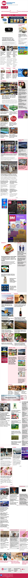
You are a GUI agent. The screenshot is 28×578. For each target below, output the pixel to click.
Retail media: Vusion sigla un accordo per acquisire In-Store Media (6, 458)
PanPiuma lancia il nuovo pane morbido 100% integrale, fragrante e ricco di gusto (13, 280)
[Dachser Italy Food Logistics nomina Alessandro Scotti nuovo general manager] (22, 247)
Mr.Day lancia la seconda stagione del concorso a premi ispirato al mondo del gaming (4, 521)
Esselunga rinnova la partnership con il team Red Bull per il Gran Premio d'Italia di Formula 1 (4, 509)
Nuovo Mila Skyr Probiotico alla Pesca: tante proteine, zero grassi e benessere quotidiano (8, 275)
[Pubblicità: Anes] (4, 349)
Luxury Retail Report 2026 (4, 543)
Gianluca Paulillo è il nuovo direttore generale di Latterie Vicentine (22, 263)
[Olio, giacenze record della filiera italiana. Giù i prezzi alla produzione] (9, 88)
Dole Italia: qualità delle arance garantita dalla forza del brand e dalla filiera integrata (22, 93)
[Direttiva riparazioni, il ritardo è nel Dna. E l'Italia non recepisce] (14, 534)
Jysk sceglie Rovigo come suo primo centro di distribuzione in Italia (14, 503)
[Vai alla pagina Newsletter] (4, 7)
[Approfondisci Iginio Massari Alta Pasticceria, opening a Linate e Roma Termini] (16, 556)
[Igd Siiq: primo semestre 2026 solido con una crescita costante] (7, 337)
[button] (3, 207)
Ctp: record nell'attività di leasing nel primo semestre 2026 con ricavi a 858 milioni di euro (14, 496)
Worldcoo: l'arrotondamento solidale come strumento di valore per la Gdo (22, 100)
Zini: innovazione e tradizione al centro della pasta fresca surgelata (22, 104)
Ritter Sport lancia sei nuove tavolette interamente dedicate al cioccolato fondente (13, 288)
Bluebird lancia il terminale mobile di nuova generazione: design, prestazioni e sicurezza (24, 499)
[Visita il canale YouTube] (22, 569)
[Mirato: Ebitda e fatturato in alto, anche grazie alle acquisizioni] (6, 471)
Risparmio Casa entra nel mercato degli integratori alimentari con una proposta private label (22, 381)
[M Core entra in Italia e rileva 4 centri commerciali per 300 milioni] (22, 145)
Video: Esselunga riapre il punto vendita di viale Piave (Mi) (2, 76)
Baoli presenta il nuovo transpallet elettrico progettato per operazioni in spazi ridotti (14, 500)
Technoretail (16, 569)
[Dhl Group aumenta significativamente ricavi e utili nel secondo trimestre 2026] (7, 311)
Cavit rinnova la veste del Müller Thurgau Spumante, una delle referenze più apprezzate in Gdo (20, 318)
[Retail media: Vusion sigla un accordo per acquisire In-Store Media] (6, 452)
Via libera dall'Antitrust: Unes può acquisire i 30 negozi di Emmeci (4, 112)
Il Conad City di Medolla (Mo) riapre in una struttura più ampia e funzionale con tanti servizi (13, 191)
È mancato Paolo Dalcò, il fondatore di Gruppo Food (22, 256)
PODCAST (8, 11)
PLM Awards (16, 570)
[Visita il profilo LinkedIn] (21, 569)
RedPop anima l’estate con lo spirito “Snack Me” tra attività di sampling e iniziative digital (4, 497)
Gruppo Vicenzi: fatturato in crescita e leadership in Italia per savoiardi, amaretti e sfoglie (7, 331)
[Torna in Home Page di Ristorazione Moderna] (4, 569)
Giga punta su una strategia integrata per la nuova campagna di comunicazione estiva (4, 518)
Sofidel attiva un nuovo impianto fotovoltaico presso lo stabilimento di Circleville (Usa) (17, 457)
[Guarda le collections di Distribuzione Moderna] (10, 398)
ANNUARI (23, 11)
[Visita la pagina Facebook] (24, 569)
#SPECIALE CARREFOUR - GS (7, 15)
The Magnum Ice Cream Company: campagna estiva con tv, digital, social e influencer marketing (4, 525)
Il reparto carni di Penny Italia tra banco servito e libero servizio (8, 76)
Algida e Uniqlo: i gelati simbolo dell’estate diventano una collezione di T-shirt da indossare (4, 514)
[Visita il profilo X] (21, 571)
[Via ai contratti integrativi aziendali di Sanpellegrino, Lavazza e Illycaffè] (4, 130)
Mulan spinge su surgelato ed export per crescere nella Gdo (3, 53)
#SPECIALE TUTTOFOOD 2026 (20, 15)
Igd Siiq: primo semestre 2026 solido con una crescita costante (7, 343)
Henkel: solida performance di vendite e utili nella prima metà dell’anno (6, 305)
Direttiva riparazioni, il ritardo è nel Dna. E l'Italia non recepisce (14, 539)
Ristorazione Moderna (17, 568)
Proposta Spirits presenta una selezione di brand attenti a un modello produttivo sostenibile (10, 54)
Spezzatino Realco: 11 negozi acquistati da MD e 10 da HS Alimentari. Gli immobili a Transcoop (4, 124)
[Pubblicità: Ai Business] (4, 360)
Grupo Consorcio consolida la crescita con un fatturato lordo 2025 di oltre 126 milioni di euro (19, 344)
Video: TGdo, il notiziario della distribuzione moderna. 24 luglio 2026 (15, 76)
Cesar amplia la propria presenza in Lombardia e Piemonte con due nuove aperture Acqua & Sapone (9, 155)
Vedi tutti (15, 242)
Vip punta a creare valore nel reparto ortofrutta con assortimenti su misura (22, 97)
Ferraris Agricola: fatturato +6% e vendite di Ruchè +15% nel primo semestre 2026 (20, 331)
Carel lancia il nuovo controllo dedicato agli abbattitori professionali (8, 39)
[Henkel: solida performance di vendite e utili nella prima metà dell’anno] (7, 299)
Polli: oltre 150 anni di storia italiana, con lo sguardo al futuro (22, 167)
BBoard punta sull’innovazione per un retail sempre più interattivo (22, 107)
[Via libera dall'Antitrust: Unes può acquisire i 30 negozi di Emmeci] (4, 108)
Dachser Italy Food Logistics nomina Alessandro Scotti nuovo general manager (22, 253)
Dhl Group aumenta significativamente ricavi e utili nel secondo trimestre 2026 (7, 318)
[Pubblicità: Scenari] (4, 354)
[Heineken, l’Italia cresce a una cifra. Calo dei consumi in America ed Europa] (13, 108)
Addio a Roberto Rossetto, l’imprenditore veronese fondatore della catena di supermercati (22, 259)
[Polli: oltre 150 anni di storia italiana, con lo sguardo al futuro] (22, 162)
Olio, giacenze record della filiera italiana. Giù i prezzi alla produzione (9, 97)
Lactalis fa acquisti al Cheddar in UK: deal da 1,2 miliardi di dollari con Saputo (22, 35)
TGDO (5, 11)
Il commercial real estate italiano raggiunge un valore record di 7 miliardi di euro (22, 154)
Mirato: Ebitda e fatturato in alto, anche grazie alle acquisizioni (6, 477)
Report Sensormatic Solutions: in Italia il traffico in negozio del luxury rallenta (4, 540)
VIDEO (2, 11)
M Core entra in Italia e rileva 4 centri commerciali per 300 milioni (22, 150)
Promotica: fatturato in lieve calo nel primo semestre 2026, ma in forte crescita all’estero (20, 305)
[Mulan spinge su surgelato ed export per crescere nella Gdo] (22, 85)
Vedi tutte (4, 69)
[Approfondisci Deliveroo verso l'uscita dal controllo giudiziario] (5, 556)
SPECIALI (20, 11)
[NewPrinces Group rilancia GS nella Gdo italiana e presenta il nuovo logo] (13, 119)
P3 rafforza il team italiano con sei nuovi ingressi (22, 265)
